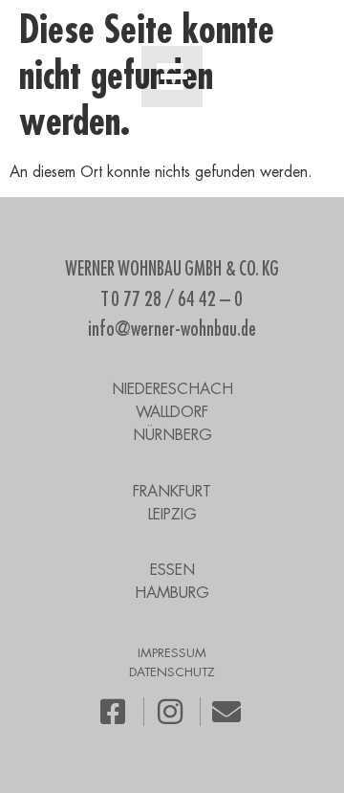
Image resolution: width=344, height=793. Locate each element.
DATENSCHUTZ (172, 672)
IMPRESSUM (172, 653)
